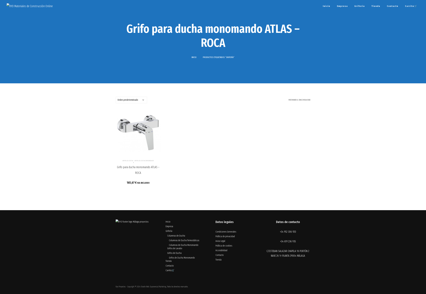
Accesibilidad (221, 250)
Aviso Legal (220, 241)
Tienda (375, 6)
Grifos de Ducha (127, 161)
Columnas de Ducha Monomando (183, 245)
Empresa (342, 6)
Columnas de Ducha (176, 235)
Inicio (326, 6)
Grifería (359, 6)
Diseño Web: (145, 287)
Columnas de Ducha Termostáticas (184, 240)
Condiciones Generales (225, 231)
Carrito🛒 (411, 6)
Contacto (392, 6)
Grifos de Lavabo (174, 248)
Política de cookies (223, 245)
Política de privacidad (225, 236)
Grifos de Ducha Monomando (144, 161)
